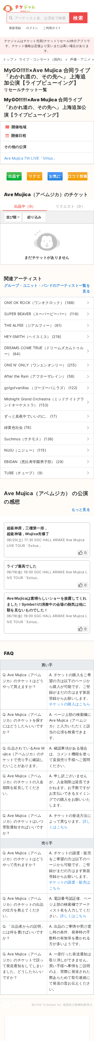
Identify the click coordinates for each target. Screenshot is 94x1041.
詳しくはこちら (73, 916)
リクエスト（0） (70, 206)
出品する (14, 177)
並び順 (11, 217)
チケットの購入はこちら (69, 704)
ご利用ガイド (52, 28)
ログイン (32, 28)
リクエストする (34, 177)
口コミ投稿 (77, 176)
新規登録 (15, 28)
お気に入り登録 (55, 177)
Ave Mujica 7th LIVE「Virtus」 (30, 158)
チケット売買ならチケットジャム (19, 8)
